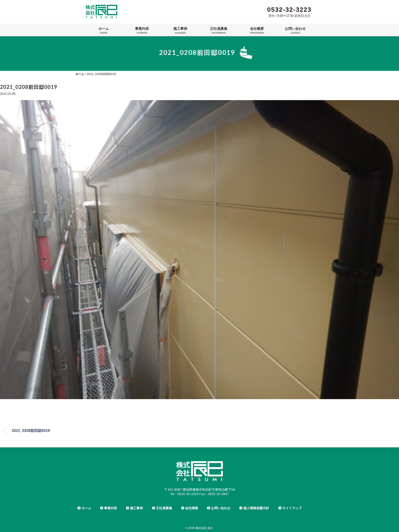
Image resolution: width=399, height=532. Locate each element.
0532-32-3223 (289, 9)
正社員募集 (218, 30)
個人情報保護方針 (255, 508)
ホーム (104, 30)
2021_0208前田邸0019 (31, 431)
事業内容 (142, 30)
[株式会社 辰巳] (101, 7)
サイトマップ (291, 508)
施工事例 (180, 30)
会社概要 (257, 30)
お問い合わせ (295, 30)
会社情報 (191, 508)
